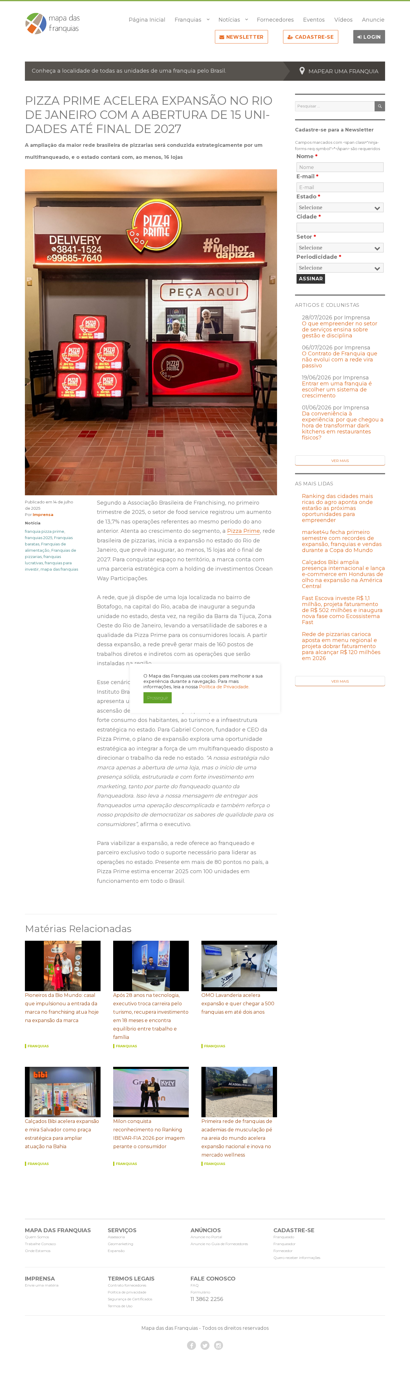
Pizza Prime (243, 531)
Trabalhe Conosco (40, 1244)
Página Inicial (147, 20)
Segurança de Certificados (130, 1299)
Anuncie (373, 20)
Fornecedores (275, 20)
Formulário (200, 1292)
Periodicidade (319, 257)
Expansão (116, 1250)
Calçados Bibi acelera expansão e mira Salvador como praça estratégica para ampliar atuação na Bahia (62, 1133)
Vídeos (343, 20)
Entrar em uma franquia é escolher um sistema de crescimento (337, 389)
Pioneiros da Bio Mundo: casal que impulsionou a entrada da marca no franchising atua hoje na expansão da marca (62, 1007)
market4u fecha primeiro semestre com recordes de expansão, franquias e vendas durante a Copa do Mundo (342, 541)
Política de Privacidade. (224, 687)
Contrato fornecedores (127, 1285)
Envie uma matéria (42, 1285)
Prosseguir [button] (157, 698)
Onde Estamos (37, 1250)
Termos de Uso (120, 1306)
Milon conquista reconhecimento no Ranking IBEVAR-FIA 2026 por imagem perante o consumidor (149, 1133)
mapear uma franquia (343, 71)
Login (371, 37)
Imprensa (43, 514)
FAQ (195, 1285)
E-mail (307, 177)
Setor (306, 237)
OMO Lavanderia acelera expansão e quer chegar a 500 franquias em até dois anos (237, 1003)
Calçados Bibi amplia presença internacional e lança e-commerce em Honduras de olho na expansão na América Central (343, 574)
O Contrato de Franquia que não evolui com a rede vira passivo (339, 359)
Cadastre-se (313, 37)
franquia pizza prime (44, 531)
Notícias (229, 20)
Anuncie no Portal (206, 1237)
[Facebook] (191, 1345)
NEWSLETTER (244, 37)
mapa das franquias (59, 569)
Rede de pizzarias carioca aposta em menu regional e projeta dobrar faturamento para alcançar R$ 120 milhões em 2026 (341, 646)
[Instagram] (218, 1345)
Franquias (188, 20)
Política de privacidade (127, 1292)
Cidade (309, 217)
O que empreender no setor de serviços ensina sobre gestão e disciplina (339, 329)
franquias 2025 (38, 537)
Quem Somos (37, 1237)
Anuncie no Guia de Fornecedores (219, 1244)
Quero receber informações (296, 1257)
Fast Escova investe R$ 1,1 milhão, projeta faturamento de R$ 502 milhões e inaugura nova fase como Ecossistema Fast (342, 610)
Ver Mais (340, 460)
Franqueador (284, 1244)
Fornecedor (283, 1250)
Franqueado (283, 1237)
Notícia (33, 523)
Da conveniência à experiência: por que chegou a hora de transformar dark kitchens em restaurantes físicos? (343, 425)
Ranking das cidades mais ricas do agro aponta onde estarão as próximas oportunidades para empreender (337, 508)
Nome (307, 156)
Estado (308, 197)
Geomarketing (120, 1244)
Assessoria (116, 1237)
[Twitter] (205, 1345)
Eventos (314, 20)
